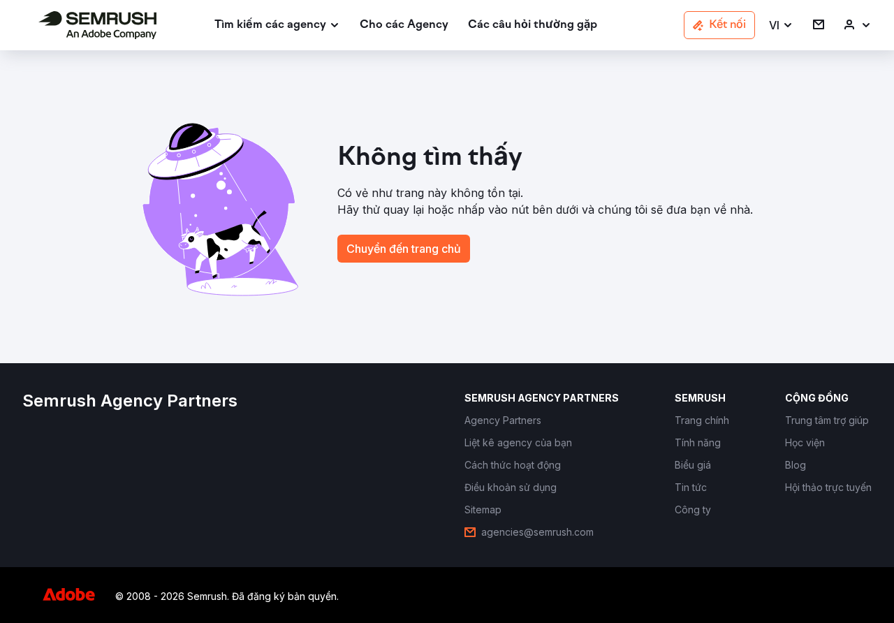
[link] (404, 25)
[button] (781, 25)
